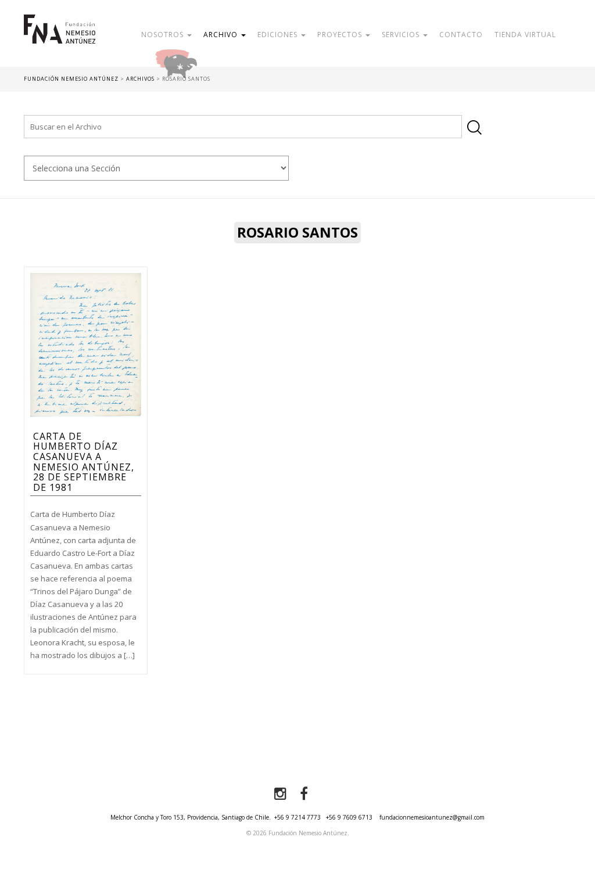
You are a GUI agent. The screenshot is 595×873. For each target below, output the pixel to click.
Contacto (461, 34)
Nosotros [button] (163, 34)
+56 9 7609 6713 (349, 817)
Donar (214, 61)
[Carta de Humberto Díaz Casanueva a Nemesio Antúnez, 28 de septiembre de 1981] (85, 344)
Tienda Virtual (525, 34)
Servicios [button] (402, 34)
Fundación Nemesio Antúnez (60, 41)
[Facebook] (304, 794)
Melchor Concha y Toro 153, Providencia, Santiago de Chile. (190, 817)
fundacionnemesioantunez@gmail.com (432, 817)
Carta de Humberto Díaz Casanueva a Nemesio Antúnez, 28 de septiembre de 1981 (83, 462)
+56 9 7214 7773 (297, 817)
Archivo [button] (221, 34)
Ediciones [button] (278, 34)
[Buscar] (474, 127)
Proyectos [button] (340, 34)
